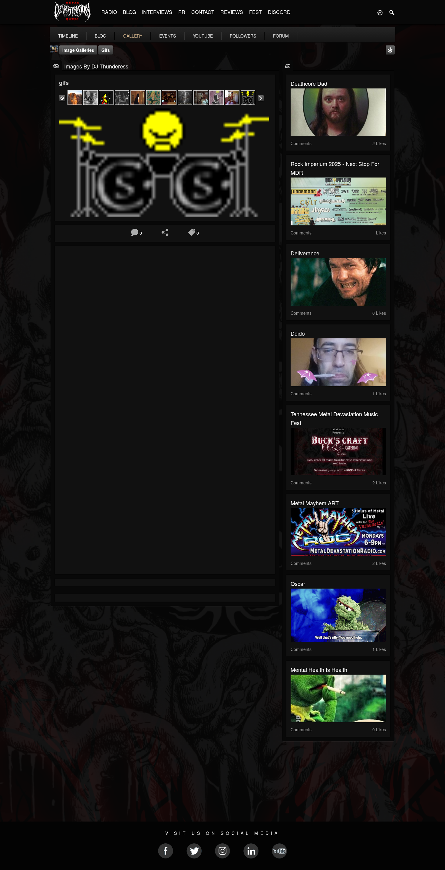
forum (281, 36)
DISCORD (279, 11)
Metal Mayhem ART (315, 503)
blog (100, 36)
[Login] (380, 12)
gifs (105, 50)
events (167, 36)
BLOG (129, 11)
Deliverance (305, 253)
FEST (255, 11)
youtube (203, 36)
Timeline (68, 36)
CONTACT (202, 11)
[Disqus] (165, 331)
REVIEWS (231, 11)
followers (243, 36)
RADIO (109, 11)
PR (181, 11)
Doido (298, 333)
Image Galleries (78, 50)
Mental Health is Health (319, 669)
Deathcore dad (309, 83)
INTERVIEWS (157, 11)
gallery (132, 36)
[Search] (392, 12)
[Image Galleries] (56, 65)
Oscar (298, 583)
